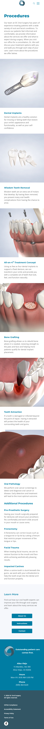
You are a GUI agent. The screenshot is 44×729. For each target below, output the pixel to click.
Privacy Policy (9, 713)
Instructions (22, 623)
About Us (22, 616)
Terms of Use (8, 718)
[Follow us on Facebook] (6, 723)
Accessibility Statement (12, 709)
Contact (22, 631)
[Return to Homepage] (22, 3)
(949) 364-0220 (22, 685)
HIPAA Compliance (10, 705)
